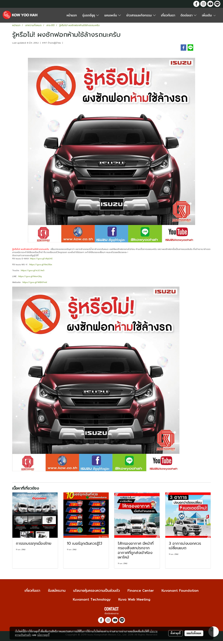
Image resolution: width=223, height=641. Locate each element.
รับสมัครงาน (57, 590)
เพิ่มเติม (207, 15)
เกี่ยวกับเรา (168, 15)
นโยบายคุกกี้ (43, 634)
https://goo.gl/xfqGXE (41, 258)
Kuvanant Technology (92, 599)
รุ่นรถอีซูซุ (89, 15)
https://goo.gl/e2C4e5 (32, 270)
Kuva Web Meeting (134, 599)
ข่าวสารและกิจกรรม (139, 15)
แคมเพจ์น (111, 15)
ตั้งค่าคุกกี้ (175, 633)
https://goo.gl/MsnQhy (30, 276)
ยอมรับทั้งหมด (194, 633)
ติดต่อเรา (187, 15)
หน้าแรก (72, 15)
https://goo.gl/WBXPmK (34, 282)
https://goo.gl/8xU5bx (40, 264)
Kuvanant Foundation (180, 590)
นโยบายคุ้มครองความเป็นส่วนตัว (96, 590)
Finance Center (141, 590)
